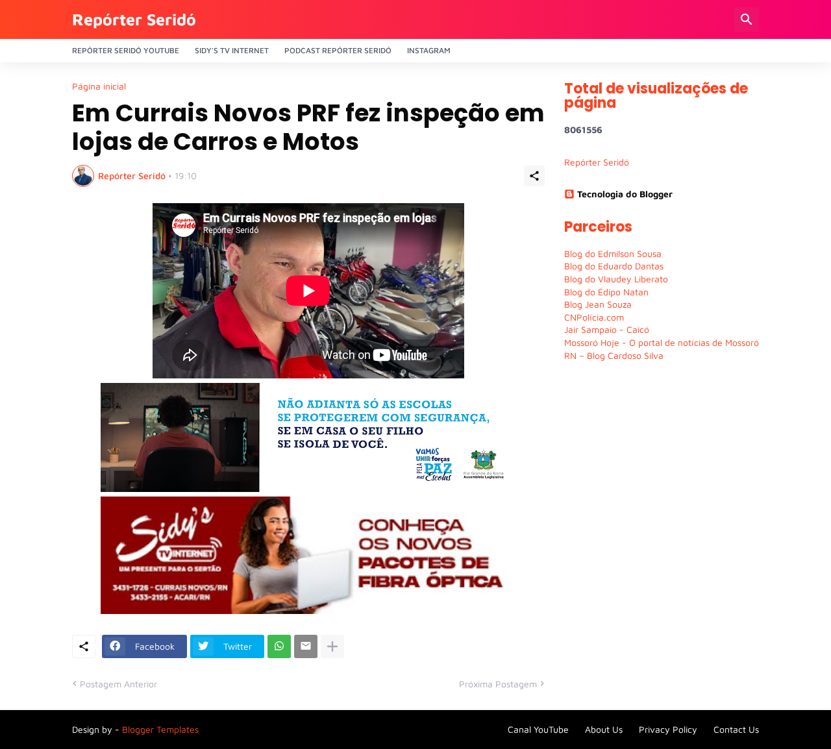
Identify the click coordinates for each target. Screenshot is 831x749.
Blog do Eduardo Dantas (614, 265)
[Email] (305, 646)
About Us (604, 729)
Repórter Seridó (134, 19)
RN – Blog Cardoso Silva (614, 355)
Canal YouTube (538, 729)
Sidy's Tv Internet (232, 50)
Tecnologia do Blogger (625, 193)
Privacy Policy (668, 729)
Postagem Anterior (118, 683)
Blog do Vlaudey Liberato (616, 278)
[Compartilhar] (534, 176)
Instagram (429, 50)
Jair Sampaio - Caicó (606, 329)
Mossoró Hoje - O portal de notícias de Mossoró (661, 342)
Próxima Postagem (498, 683)
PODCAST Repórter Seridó (337, 50)
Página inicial (99, 86)
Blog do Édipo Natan (606, 291)
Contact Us (736, 729)
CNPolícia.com (594, 317)
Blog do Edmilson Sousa (613, 253)
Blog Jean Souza (598, 304)
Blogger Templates (160, 729)
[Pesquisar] (746, 19)
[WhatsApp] (279, 646)
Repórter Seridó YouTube (125, 50)
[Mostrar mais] (332, 646)
